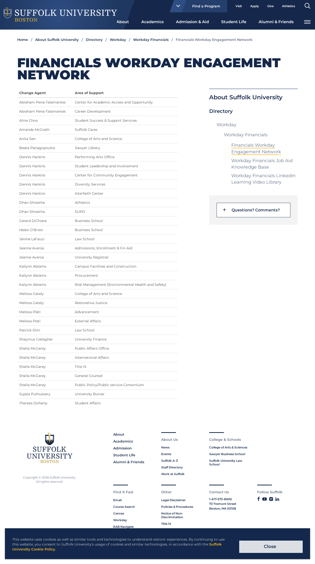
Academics (152, 21)
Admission (122, 448)
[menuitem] (122, 21)
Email (117, 500)
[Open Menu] (307, 21)
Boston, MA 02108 (222, 508)
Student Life (233, 21)
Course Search (124, 507)
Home (22, 39)
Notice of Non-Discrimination (172, 515)
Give (270, 6)
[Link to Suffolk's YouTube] (264, 499)
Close (270, 546)
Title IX (166, 524)
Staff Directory (172, 467)
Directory (94, 39)
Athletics (288, 6)
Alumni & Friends (276, 21)
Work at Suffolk (173, 474)
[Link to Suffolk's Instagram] (271, 499)
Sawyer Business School (227, 454)
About (122, 21)
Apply (254, 6)
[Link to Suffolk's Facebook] (258, 499)
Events (166, 454)
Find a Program (206, 6)
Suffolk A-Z (169, 460)
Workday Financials (151, 39)
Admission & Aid (192, 21)
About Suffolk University (57, 39)
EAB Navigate (123, 527)
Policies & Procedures (177, 507)
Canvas (118, 513)
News (165, 447)
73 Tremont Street (222, 504)
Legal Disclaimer (173, 500)
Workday (118, 39)
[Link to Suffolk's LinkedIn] (277, 499)
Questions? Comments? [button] (256, 210)
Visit (239, 6)
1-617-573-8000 (220, 499)
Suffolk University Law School (225, 462)
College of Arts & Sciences (228, 447)
